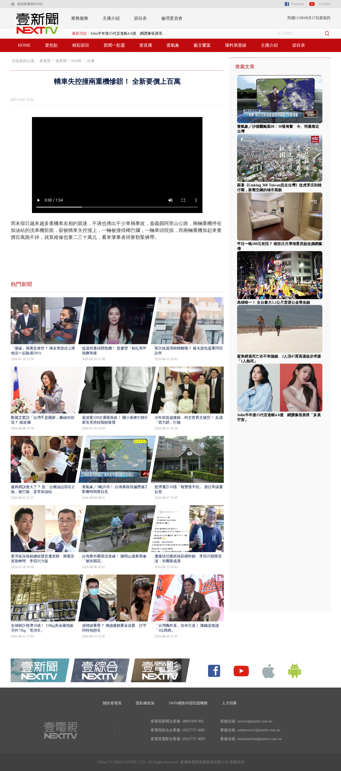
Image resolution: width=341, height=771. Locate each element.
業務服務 (79, 18)
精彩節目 (80, 45)
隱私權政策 (145, 703)
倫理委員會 (171, 18)
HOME (24, 45)
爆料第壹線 (235, 45)
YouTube (324, 4)
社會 (91, 61)
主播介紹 (111, 18)
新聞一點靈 (114, 45)
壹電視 (45, 61)
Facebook (298, 4)
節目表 (140, 18)
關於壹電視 (112, 703)
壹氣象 (173, 45)
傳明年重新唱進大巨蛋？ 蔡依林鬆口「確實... (128, 33)
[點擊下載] (268, 671)
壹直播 (145, 45)
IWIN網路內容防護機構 (188, 703)
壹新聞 (61, 61)
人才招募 (229, 703)
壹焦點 (51, 45)
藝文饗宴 (202, 45)
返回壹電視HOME (30, 4)
